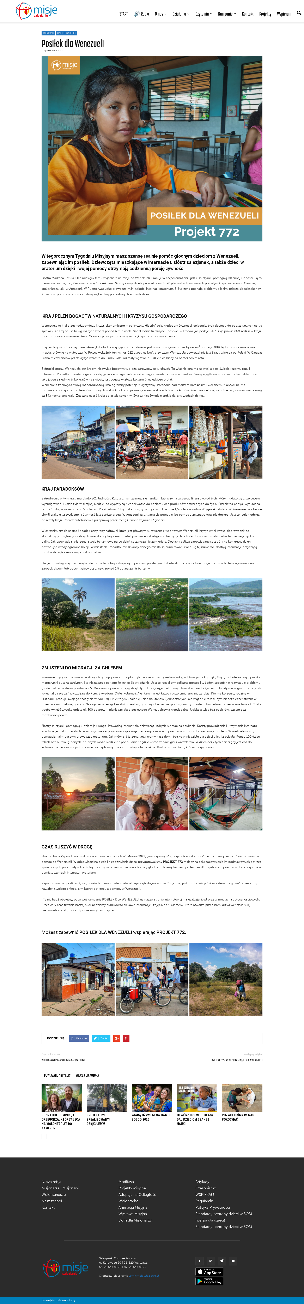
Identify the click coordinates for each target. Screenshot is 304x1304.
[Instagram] (211, 1261)
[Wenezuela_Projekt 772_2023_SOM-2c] (225, 442)
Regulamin (204, 1201)
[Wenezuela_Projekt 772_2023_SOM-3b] (152, 793)
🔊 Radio (141, 14)
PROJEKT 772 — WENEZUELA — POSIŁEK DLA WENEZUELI (237, 1060)
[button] (299, 13)
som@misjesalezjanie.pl (144, 1275)
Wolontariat (128, 1201)
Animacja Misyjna (132, 1207)
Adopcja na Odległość (137, 1194)
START (124, 14)
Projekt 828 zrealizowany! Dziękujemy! (98, 1119)
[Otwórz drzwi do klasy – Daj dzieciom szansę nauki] (197, 1098)
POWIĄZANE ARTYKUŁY (57, 1075)
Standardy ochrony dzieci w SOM (223, 1226)
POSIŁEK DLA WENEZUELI (66, 33)
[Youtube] (233, 1261)
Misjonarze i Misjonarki (60, 1188)
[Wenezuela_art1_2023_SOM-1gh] (225, 615)
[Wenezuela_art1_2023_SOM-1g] (78, 615)
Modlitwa (126, 1181)
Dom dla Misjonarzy (135, 1220)
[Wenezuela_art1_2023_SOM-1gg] (152, 615)
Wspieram (284, 14)
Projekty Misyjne (132, 1188)
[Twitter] (222, 1261)
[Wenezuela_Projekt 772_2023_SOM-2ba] (152, 442)
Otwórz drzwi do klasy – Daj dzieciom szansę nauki (196, 1119)
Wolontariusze (54, 1194)
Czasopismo (205, 1188)
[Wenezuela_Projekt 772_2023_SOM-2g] (78, 979)
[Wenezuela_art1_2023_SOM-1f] (152, 979)
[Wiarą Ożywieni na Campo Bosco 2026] (152, 1098)
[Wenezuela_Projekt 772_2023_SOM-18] (225, 793)
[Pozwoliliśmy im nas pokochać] (242, 1098)
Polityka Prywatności (212, 1207)
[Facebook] (199, 1261)
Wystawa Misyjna (132, 1214)
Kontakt (248, 14)
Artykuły (202, 1181)
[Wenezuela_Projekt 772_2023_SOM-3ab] (78, 793)
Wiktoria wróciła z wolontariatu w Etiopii (63, 1060)
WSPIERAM (204, 1194)
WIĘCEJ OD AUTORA (87, 1075)
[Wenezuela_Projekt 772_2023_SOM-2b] (78, 442)
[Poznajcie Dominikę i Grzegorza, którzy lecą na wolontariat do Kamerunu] (62, 1098)
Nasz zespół (52, 1201)
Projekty (265, 14)
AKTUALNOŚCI (48, 33)
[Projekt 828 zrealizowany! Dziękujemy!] (107, 1098)
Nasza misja (51, 1181)
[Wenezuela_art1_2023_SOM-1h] (225, 979)
